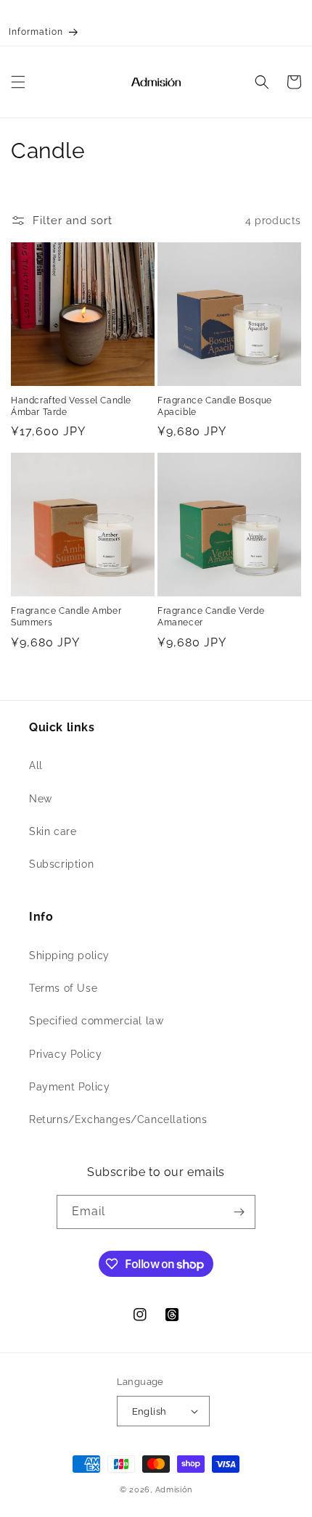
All (36, 765)
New (40, 799)
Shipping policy (69, 955)
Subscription (61, 864)
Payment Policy (69, 1087)
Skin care (52, 831)
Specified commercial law (96, 1021)
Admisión (174, 1490)
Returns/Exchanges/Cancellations (118, 1119)
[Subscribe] (239, 1212)
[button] (18, 82)
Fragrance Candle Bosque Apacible (214, 406)
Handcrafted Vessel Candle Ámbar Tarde (71, 406)
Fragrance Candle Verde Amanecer (210, 617)
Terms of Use (63, 988)
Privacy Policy (65, 1054)
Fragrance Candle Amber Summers (66, 617)
